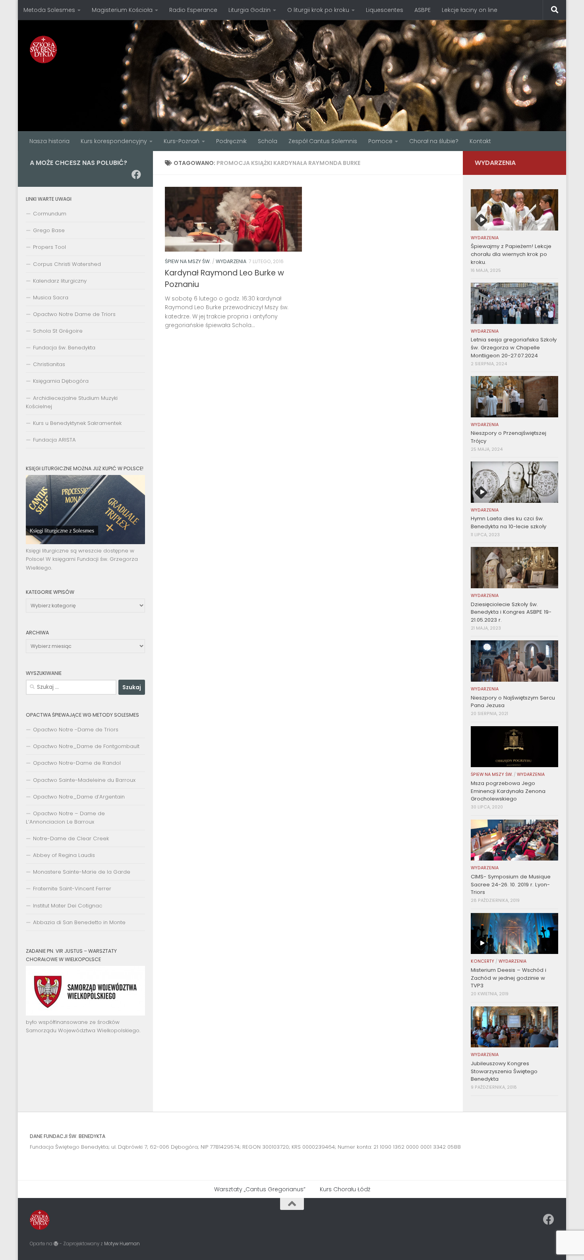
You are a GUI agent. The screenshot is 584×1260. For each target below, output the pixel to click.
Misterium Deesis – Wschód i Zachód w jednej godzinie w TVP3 (508, 978)
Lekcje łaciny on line (469, 10)
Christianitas (49, 364)
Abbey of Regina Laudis (64, 855)
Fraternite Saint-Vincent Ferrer (72, 888)
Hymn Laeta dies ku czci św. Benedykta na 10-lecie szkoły (508, 522)
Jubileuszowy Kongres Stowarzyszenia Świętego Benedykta (504, 1071)
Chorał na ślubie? (433, 141)
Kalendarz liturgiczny (60, 281)
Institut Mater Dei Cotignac (67, 905)
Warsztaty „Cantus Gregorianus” (260, 1189)
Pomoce (380, 141)
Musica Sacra (50, 297)
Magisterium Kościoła (122, 10)
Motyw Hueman (122, 1244)
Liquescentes (384, 10)
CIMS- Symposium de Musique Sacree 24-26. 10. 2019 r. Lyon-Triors (511, 884)
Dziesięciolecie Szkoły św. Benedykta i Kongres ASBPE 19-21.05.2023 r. (511, 612)
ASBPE (422, 10)
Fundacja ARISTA (54, 440)
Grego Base (49, 230)
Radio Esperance (193, 10)
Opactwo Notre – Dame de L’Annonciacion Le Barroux (65, 818)
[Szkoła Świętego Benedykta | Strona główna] (43, 49)
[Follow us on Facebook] (136, 174)
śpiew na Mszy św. (188, 261)
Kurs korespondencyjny (114, 141)
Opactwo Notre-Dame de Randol (77, 763)
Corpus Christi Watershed (67, 264)
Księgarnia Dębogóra (61, 381)
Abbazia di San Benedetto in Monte (79, 922)
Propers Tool (49, 247)
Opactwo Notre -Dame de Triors (75, 729)
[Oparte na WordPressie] (56, 1243)
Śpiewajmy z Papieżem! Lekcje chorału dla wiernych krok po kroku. (511, 254)
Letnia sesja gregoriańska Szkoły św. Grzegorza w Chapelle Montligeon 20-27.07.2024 (514, 347)
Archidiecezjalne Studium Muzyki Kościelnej (72, 402)
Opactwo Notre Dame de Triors (74, 314)
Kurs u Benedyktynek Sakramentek (77, 423)
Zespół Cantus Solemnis (322, 141)
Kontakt (480, 141)
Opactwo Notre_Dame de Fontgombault (86, 746)
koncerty (482, 961)
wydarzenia (231, 261)
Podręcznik (231, 141)
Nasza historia (49, 141)
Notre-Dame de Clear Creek (71, 838)
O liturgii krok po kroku (318, 10)
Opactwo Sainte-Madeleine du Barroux (84, 780)
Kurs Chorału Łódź (345, 1189)
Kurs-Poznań (181, 141)
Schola (267, 141)
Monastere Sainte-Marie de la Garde (81, 872)
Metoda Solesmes (49, 10)
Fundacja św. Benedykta (64, 347)
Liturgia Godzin (249, 10)
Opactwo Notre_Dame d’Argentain (79, 797)
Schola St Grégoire (58, 331)
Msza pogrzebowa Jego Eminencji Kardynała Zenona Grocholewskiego (508, 791)
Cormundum (49, 213)
